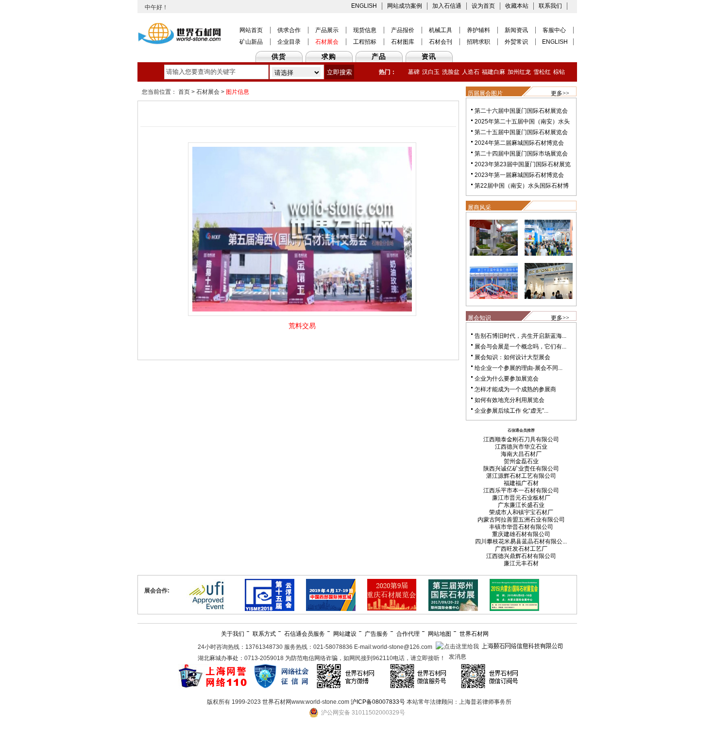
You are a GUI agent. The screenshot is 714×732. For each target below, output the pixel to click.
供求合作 (289, 30)
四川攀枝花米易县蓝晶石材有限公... (521, 541)
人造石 (470, 72)
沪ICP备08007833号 (378, 701)
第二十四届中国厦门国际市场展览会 (521, 153)
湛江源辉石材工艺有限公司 (521, 475)
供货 (279, 56)
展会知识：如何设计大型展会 (512, 357)
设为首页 (483, 5)
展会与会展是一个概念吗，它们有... (520, 346)
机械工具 (440, 30)
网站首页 (251, 30)
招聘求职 (478, 41)
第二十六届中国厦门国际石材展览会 (521, 110)
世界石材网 (474, 633)
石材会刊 (440, 41)
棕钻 (559, 72)
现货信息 (364, 30)
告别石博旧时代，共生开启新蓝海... (520, 335)
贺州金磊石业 (521, 461)
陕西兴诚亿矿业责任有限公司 (521, 468)
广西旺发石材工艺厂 (521, 548)
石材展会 (327, 41)
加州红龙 (519, 72)
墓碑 (414, 72)
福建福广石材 (521, 483)
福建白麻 (493, 72)
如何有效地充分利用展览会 (509, 400)
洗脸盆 (450, 72)
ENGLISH (364, 5)
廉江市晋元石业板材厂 (521, 497)
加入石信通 (446, 5)
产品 (379, 56)
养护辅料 (478, 30)
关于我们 (232, 633)
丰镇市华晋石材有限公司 (521, 526)
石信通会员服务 (304, 633)
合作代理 (408, 633)
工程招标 (364, 41)
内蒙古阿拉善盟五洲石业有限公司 (521, 519)
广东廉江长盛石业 (521, 505)
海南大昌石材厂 (521, 454)
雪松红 (542, 72)
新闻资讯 (516, 30)
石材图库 (402, 41)
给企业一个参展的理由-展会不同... (518, 368)
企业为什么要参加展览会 (507, 378)
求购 (329, 56)
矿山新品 (251, 41)
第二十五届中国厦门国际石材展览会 (521, 132)
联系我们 (550, 5)
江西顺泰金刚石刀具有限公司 (521, 439)
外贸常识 (516, 41)
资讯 (429, 56)
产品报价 (402, 30)
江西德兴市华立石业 (521, 446)
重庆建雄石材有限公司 (521, 534)
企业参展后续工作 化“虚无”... (511, 410)
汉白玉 (431, 72)
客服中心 (554, 30)
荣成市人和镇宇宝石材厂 (521, 512)
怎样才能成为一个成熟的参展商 (515, 389)
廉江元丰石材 (521, 563)
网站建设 (345, 633)
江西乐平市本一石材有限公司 (521, 490)
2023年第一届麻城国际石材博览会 (519, 175)
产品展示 (327, 30)
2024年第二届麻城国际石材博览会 (519, 142)
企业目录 (289, 41)
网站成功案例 (404, 5)
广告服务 (376, 633)
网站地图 (439, 633)
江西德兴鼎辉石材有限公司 (521, 556)
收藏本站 (516, 5)
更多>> (560, 93)
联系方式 (264, 633)
